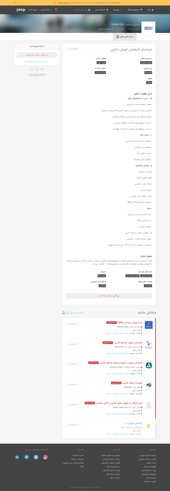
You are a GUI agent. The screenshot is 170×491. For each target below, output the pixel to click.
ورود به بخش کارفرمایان (111, 470)
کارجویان (152, 449)
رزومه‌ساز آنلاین (150, 478)
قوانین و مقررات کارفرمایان (110, 463)
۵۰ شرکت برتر (100, 10)
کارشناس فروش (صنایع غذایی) (127, 342)
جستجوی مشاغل (134, 10)
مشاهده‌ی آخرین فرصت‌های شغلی (37, 61)
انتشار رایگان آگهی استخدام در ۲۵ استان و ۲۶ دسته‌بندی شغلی (88, 3)
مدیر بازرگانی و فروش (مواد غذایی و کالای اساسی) (118, 403)
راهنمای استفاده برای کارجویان (73, 463)
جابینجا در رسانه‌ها (77, 459)
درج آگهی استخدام (113, 466)
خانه (149, 10)
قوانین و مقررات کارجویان (147, 459)
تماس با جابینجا (78, 455)
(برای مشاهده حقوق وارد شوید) (117, 333)
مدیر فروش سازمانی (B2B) (129, 322)
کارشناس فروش (134, 423)
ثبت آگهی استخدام (81, 10)
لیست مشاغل (151, 463)
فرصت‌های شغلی (125, 36)
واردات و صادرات (134, 29)
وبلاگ (82, 466)
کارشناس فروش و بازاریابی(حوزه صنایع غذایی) (120, 362)
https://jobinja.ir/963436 (37, 74)
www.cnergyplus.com (106, 29)
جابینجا (81, 449)
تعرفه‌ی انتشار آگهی (113, 474)
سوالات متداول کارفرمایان (111, 459)
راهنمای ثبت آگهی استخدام (110, 455)
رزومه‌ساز (116, 10)
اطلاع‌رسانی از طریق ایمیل (74, 313)
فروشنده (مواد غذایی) (131, 383)
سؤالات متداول (115, 478)
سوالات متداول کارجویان (148, 455)
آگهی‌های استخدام (150, 466)
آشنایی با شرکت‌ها (150, 481)
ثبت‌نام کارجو (46, 10)
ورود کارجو (33, 10)
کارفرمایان (116, 449)
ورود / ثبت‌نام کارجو (149, 470)
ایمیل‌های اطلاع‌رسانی (148, 474)
